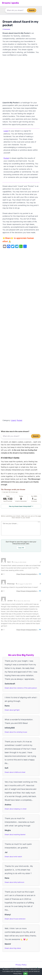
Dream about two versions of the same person (21, 688)
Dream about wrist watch (13, 857)
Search (31, 10)
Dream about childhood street (15, 772)
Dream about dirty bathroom (14, 882)
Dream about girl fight (12, 710)
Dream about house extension (15, 919)
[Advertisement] (21, 79)
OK (25, 973)
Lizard (6, 131)
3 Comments (6, 29)
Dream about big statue (13, 948)
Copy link (21, 547)
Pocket (6, 158)
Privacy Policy (21, 965)
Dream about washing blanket (15, 834)
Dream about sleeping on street (15, 809)
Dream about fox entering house (16, 732)
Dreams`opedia (10, 3)
